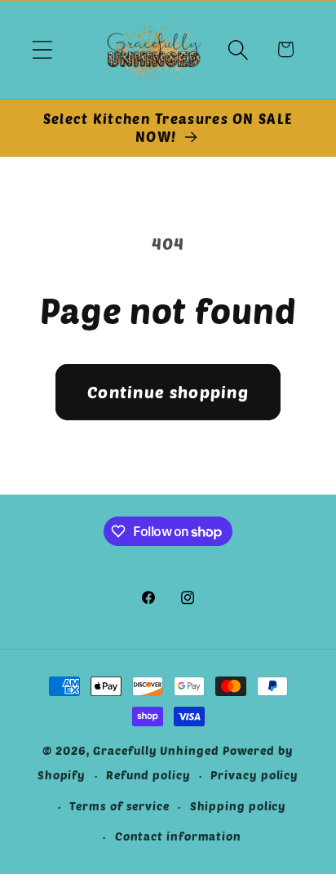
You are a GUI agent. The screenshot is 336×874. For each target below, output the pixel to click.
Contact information (178, 836)
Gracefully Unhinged (156, 750)
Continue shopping (168, 392)
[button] (42, 49)
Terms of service (119, 806)
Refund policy (148, 775)
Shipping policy (238, 806)
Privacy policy (254, 775)
